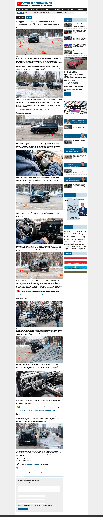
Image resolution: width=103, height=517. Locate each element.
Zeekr (77, 246)
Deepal (77, 234)
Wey (71, 246)
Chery (73, 234)
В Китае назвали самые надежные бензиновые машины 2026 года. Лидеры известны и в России (79, 52)
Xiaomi (74, 246)
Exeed (69, 237)
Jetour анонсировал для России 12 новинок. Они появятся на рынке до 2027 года (37, 410)
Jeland (72, 241)
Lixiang (83, 241)
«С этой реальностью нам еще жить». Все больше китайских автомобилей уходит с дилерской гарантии (79, 45)
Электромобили (33, 9)
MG (69, 244)
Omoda (72, 244)
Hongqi (83, 239)
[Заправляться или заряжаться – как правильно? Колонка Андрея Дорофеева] (68, 157)
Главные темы (68, 20)
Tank (79, 244)
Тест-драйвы (41, 9)
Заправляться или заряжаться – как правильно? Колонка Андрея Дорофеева (79, 156)
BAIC (70, 231)
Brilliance (80, 231)
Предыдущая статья (34, 472)
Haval (76, 239)
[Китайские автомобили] (51, 4)
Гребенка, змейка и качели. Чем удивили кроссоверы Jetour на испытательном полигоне (39, 294)
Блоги (67, 9)
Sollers (77, 244)
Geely (83, 236)
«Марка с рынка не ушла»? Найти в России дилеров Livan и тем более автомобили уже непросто (79, 32)
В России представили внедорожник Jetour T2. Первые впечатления (34, 109)
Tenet (83, 244)
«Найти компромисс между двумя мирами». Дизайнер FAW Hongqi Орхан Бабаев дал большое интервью (79, 38)
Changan (67, 234)
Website (19, 501)
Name (19, 494)
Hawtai (79, 239)
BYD (84, 231)
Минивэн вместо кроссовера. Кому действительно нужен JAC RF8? (79, 126)
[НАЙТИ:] (80, 12)
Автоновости (20, 9)
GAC (79, 237)
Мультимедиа (73, 9)
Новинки (26, 9)
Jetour (22, 27)
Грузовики (80, 9)
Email (19, 498)
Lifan (80, 242)
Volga (65, 246)
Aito (65, 231)
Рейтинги (47, 9)
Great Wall (67, 239)
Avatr (68, 231)
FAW (72, 237)
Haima (72, 239)
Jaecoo (68, 242)
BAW (73, 231)
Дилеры (57, 9)
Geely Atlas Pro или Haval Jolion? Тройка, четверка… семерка (79, 141)
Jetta (78, 241)
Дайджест (62, 9)
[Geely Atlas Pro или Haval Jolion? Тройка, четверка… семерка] (68, 143)
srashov (29, 460)
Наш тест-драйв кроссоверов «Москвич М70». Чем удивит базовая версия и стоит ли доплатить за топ (75, 77)
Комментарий (21, 485)
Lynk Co (66, 244)
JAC (65, 242)
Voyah (68, 246)
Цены (52, 9)
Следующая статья (45, 472)
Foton (75, 237)
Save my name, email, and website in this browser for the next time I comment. (35, 505)
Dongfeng (82, 234)
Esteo (65, 236)
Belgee (76, 231)
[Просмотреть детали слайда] (39, 291)
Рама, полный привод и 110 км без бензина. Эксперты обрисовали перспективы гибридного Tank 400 (79, 25)
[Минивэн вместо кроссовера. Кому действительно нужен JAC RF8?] (68, 128)
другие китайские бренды (75, 248)
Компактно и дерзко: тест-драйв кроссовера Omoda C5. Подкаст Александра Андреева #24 (78, 171)
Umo (85, 244)
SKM (75, 244)
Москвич (84, 246)
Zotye (80, 246)
